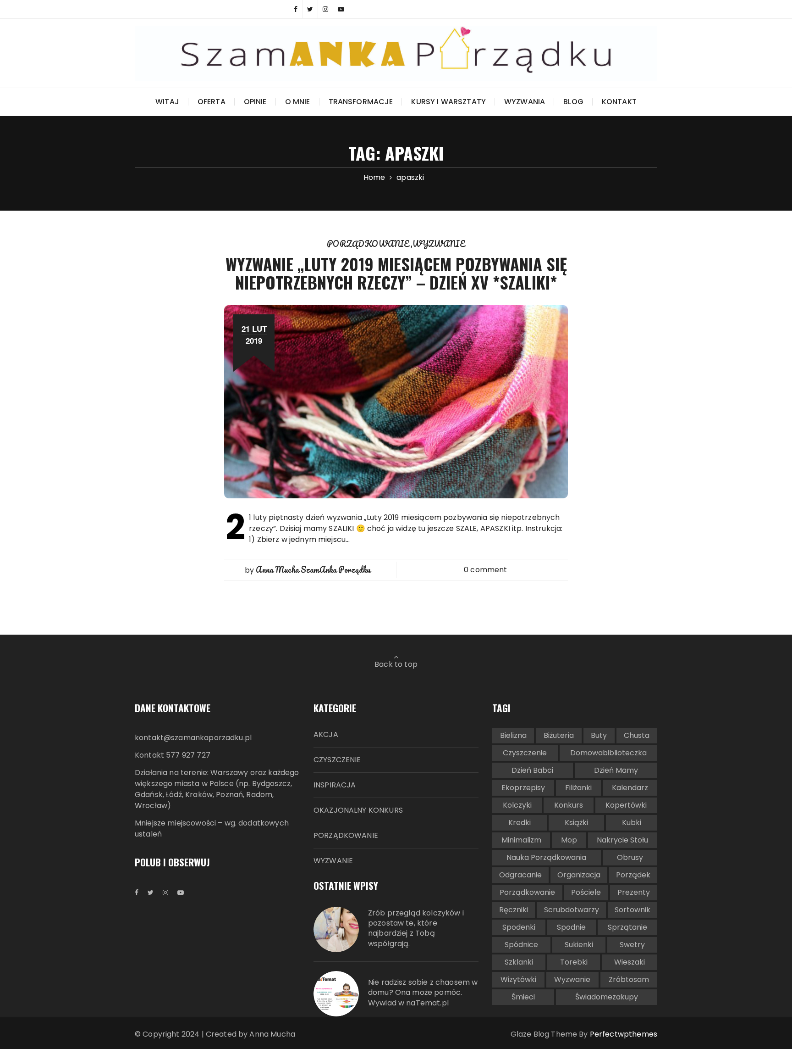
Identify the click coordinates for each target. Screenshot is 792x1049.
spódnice (521, 944)
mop (569, 840)
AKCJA (326, 734)
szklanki (519, 962)
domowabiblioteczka (608, 753)
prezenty (633, 892)
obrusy (630, 857)
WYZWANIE (438, 243)
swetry (632, 944)
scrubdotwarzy (571, 909)
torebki (574, 962)
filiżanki (578, 787)
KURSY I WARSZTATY (448, 101)
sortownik (632, 909)
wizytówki (518, 979)
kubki (631, 822)
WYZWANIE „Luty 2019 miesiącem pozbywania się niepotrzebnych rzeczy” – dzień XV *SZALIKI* (396, 272)
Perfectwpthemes (623, 1034)
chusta (636, 735)
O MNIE (297, 101)
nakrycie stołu (622, 840)
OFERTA (212, 101)
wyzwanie (572, 979)
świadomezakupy (606, 997)
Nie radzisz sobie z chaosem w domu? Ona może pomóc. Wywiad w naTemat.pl (423, 992)
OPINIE (255, 101)
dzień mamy (616, 770)
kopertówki (626, 805)
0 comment (485, 569)
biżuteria (559, 735)
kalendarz (630, 787)
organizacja (578, 875)
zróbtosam (629, 979)
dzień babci (532, 770)
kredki (519, 822)
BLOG (573, 101)
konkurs (568, 805)
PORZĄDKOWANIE (369, 243)
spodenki (518, 927)
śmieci (523, 997)
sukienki (579, 944)
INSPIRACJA (335, 785)
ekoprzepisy (523, 787)
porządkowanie (527, 892)
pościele (586, 892)
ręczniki (513, 909)
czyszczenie (525, 753)
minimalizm (521, 840)
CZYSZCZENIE (337, 759)
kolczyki (517, 805)
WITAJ (167, 101)
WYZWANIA (524, 101)
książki (576, 822)
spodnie (571, 927)
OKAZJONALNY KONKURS (358, 810)
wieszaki (629, 962)
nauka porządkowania (546, 857)
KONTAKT (619, 101)
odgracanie (520, 875)
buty (599, 735)
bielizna (513, 735)
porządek (633, 875)
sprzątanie (627, 927)
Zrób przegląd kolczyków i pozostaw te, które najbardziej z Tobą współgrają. (416, 928)
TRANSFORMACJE (361, 101)
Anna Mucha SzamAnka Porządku (313, 569)
